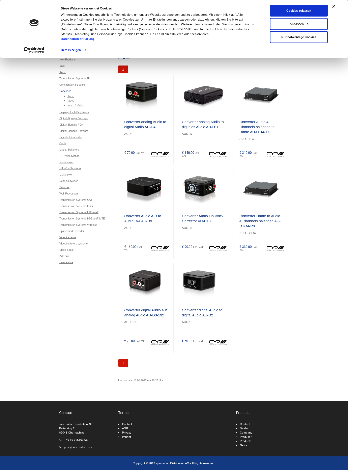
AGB (125, 428)
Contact (127, 424)
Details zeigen (71, 50)
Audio (62, 72)
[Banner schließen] (333, 6)
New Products (67, 59)
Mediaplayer (66, 162)
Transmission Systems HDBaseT (78, 212)
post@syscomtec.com (78, 447)
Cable (62, 143)
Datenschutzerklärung (77, 39)
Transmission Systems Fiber (76, 206)
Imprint (126, 436)
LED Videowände (69, 155)
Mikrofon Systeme (70, 168)
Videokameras (67, 237)
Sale (62, 65)
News (243, 445)
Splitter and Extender (71, 231)
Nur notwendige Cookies (298, 37)
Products (245, 441)
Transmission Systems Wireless (78, 224)
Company (246, 432)
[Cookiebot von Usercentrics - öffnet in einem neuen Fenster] (34, 50)
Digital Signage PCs (71, 124)
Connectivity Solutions (72, 84)
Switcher (64, 187)
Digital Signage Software (73, 130)
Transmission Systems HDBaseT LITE (82, 218)
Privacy (126, 432)
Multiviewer (65, 174)
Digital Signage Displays (73, 118)
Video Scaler (66, 249)
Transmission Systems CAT (75, 199)
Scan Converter (68, 180)
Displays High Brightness (74, 112)
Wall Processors (69, 193)
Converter (65, 91)
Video (70, 100)
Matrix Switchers (69, 149)
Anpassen (297, 24)
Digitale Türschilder (70, 137)
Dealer (244, 428)
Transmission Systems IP (74, 78)
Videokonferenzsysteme (73, 243)
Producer (246, 436)
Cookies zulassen (298, 10)
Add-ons (64, 256)
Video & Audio (75, 105)
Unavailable (66, 262)
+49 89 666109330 (76, 439)
